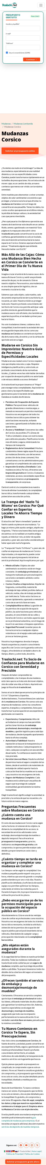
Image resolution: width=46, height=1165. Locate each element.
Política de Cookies (32, 1154)
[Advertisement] (23, 88)
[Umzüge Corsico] (13, 1151)
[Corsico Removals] (8, 1151)
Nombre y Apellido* (13, 24)
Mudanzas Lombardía (23, 123)
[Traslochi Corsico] (5, 1151)
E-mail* (8, 34)
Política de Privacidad (14, 1154)
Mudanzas (6, 123)
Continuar (30, 59)
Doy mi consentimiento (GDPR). (19, 53)
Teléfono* (9, 43)
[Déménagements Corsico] (11, 1151)
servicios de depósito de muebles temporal (20, 1126)
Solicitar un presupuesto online (20, 151)
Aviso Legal (36, 1151)
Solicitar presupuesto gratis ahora (23, 1161)
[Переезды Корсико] (16, 1151)
